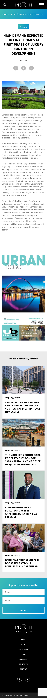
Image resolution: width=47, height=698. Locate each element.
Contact (23, 669)
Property (12, 14)
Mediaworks (24, 695)
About (23, 644)
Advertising (23, 649)
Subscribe (23, 659)
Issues (23, 654)
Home (4, 14)
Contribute (23, 664)
